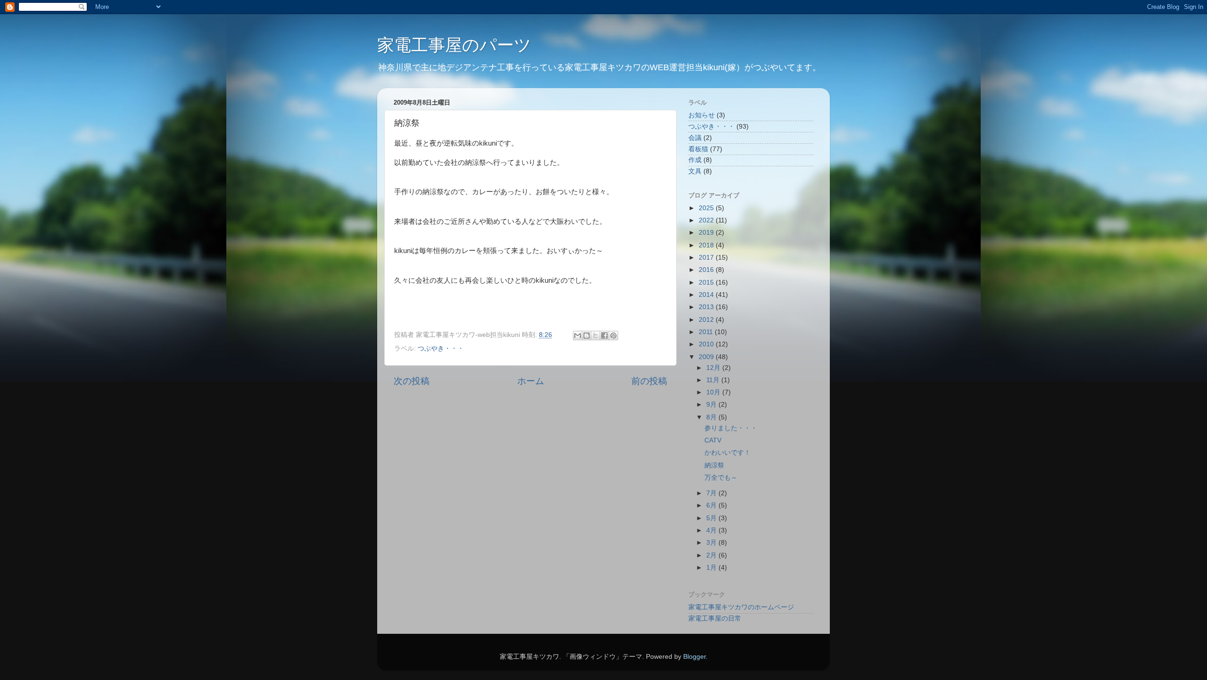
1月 (712, 567)
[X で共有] (595, 335)
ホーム (530, 381)
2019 (707, 232)
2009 (707, 356)
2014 (707, 294)
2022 (707, 220)
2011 (707, 332)
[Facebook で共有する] (604, 335)
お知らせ (701, 115)
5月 (712, 518)
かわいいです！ (727, 452)
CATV (712, 440)
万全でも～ (720, 477)
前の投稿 (649, 381)
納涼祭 (714, 465)
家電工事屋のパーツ (454, 45)
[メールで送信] (577, 335)
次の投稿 (412, 381)
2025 (707, 208)
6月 (712, 505)
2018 (707, 245)
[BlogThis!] (586, 335)
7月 (712, 493)
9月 (712, 404)
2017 (707, 257)
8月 (712, 417)
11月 (713, 380)
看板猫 (698, 149)
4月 (712, 530)
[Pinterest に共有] (613, 335)
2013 (707, 307)
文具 (695, 171)
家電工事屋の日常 (714, 618)
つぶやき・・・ (441, 348)
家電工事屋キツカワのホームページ (741, 607)
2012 (707, 319)
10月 (714, 392)
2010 (707, 344)
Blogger (694, 656)
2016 (707, 269)
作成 (695, 160)
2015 (707, 282)
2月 (712, 555)
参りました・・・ (730, 428)
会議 (695, 137)
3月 (712, 542)
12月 (714, 367)
